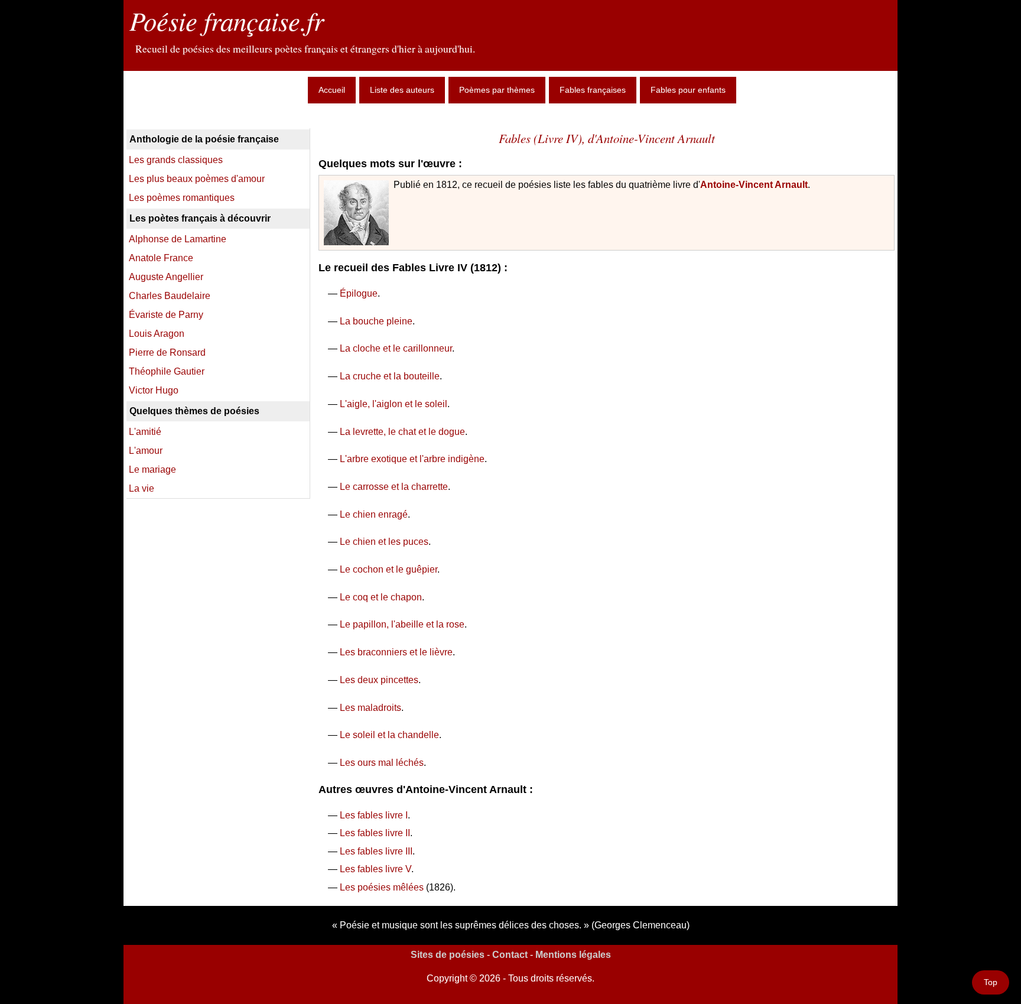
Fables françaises (593, 90)
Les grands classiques (176, 160)
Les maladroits (370, 708)
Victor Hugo (153, 390)
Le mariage (152, 469)
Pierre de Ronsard (167, 352)
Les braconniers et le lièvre (396, 652)
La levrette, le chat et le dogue (402, 432)
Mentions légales (573, 955)
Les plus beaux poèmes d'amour (197, 179)
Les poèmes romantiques (182, 198)
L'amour (145, 451)
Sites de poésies (448, 955)
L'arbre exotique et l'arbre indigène (412, 459)
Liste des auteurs (402, 90)
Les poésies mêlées (382, 887)
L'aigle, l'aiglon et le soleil (393, 404)
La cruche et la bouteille (390, 376)
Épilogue (359, 293)
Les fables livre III (376, 851)
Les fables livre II (375, 833)
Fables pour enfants (688, 90)
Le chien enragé (374, 514)
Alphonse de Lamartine (177, 239)
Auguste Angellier (166, 277)
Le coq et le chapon (381, 597)
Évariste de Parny (166, 315)
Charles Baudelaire (169, 296)
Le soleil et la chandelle (389, 735)
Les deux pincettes (379, 680)
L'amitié (145, 432)
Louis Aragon (156, 334)
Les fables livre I (374, 815)
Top (990, 982)
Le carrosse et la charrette (394, 487)
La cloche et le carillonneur (396, 348)
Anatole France (161, 258)
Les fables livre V (375, 869)
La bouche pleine (376, 321)
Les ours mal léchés (382, 763)
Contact (510, 955)
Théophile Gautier (166, 371)
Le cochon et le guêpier (388, 569)
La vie (141, 488)
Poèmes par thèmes (497, 90)
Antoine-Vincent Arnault (754, 185)
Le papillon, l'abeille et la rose (402, 624)
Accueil (331, 90)
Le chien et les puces (384, 542)
